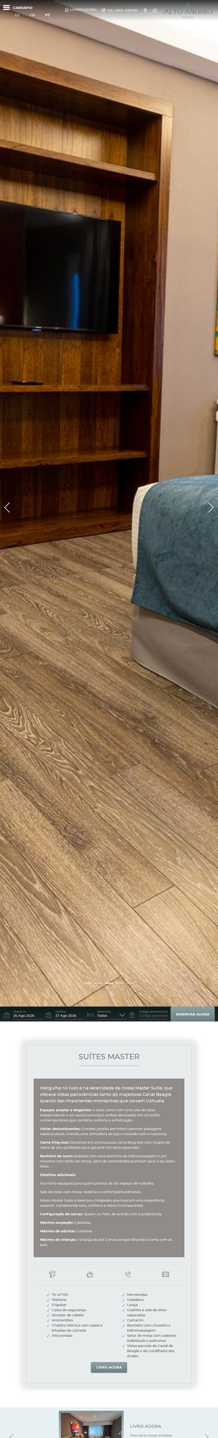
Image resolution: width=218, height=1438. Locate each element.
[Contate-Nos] (155, 10)
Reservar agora (192, 1014)
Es (17, 15)
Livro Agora (109, 1367)
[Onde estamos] (145, 10)
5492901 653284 (83, 10)
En (32, 15)
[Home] (188, 10)
